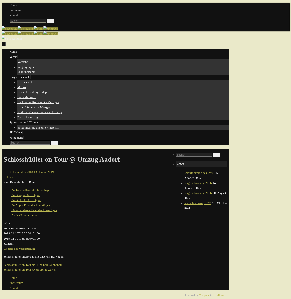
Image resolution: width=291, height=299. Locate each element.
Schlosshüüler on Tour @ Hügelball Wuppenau (33, 264)
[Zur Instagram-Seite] (26, 28)
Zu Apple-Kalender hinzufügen (30, 205)
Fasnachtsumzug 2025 (197, 203)
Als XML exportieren (24, 215)
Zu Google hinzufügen (25, 195)
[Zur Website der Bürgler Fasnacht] (50, 28)
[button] (20, 182)
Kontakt (14, 15)
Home (13, 5)
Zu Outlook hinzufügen (26, 200)
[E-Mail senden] (38, 28)
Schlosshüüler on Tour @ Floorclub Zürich (30, 269)
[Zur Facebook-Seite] (10, 28)
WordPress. (219, 295)
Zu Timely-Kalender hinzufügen (31, 190)
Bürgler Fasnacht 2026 (198, 183)
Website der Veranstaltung (20, 248)
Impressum (16, 10)
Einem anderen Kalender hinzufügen (34, 210)
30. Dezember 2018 (21, 172)
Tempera (204, 295)
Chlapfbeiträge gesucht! (198, 172)
